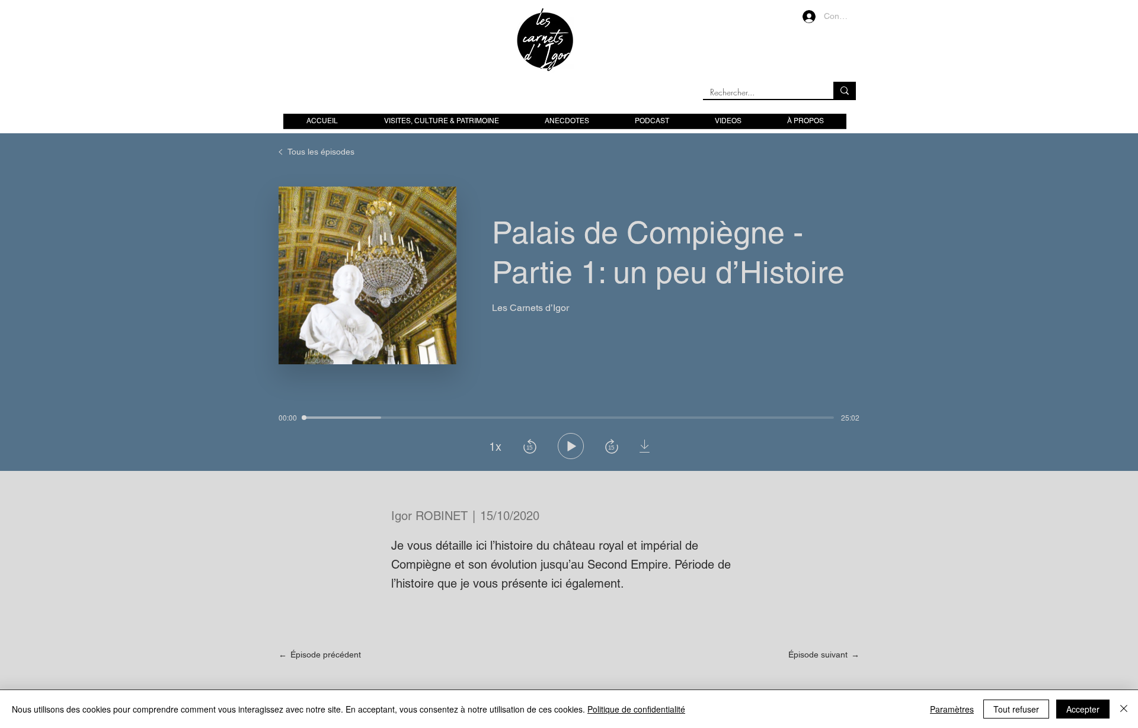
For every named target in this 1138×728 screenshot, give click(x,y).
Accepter (1082, 709)
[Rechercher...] (844, 90)
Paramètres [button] (952, 709)
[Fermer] (1124, 709)
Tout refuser (1016, 709)
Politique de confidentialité (636, 709)
